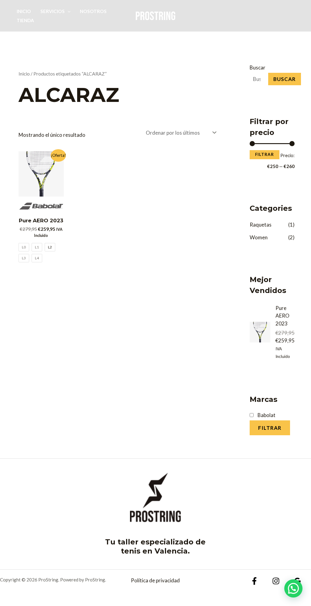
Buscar (257, 67)
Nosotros (93, 11)
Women (259, 237)
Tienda (25, 20)
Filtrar (264, 154)
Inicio (24, 11)
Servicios (52, 11)
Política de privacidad (155, 580)
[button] (67, 11)
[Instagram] (276, 581)
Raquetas (261, 224)
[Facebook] (254, 581)
